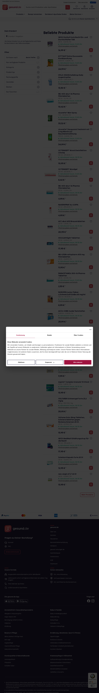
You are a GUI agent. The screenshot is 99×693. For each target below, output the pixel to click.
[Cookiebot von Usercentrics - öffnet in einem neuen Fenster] (83, 329)
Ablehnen (21, 362)
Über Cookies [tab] (78, 335)
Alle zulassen (77, 362)
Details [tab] (49, 335)
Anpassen (48, 362)
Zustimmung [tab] (20, 335)
